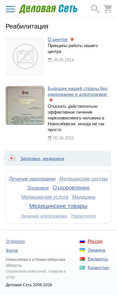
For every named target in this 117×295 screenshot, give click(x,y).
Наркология (83, 215)
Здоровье (38, 188)
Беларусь (98, 258)
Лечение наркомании (32, 178)
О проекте (15, 241)
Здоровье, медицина (42, 158)
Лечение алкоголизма (44, 215)
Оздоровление (71, 188)
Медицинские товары (58, 206)
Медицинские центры (83, 178)
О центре (58, 39)
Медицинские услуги (44, 197)
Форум (12, 250)
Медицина (83, 197)
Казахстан (98, 267)
